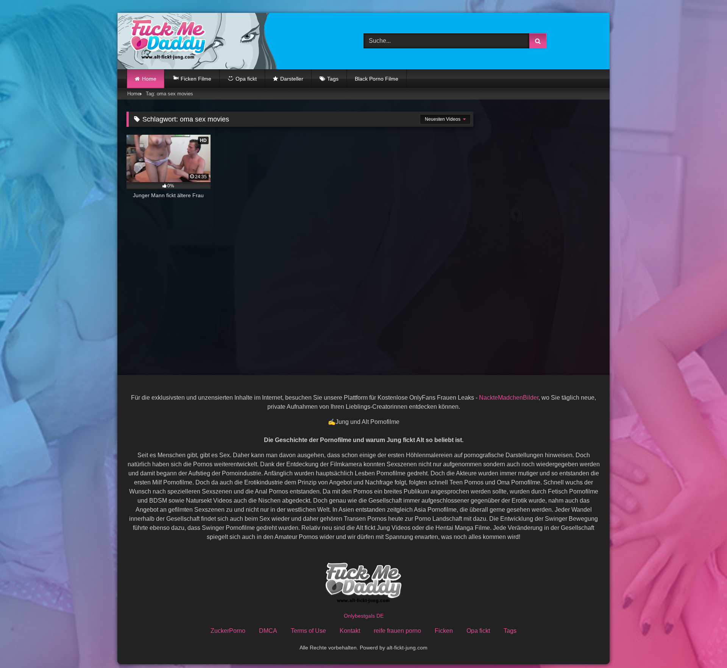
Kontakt (350, 631)
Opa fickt (478, 631)
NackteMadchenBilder (508, 397)
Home (149, 79)
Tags (333, 79)
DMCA (268, 631)
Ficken (444, 631)
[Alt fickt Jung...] (166, 41)
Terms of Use (308, 631)
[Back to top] (703, 645)
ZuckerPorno (228, 631)
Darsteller (291, 79)
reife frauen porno (397, 631)
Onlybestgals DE (364, 616)
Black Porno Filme (376, 79)
